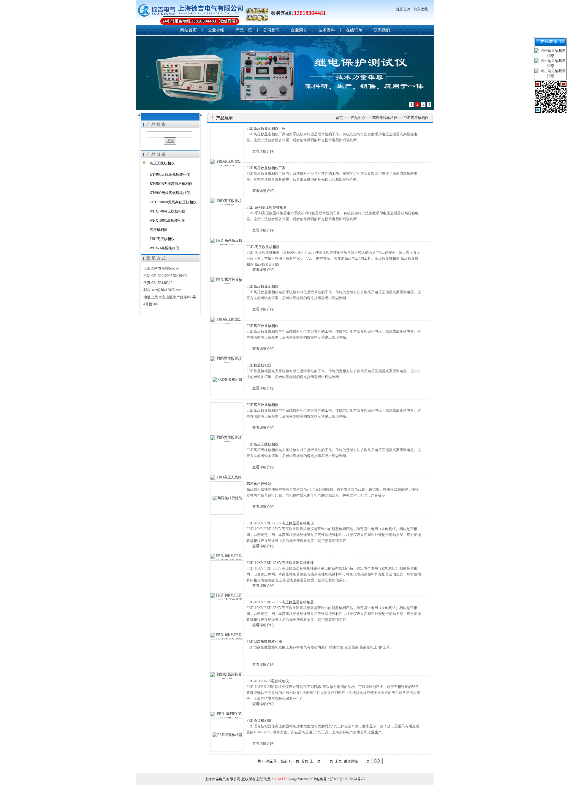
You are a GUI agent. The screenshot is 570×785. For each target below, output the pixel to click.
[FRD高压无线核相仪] (226, 458)
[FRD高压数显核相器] (226, 419)
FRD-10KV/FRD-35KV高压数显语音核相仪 (280, 523)
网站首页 (188, 30)
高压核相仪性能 (258, 484)
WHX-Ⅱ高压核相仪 (164, 248)
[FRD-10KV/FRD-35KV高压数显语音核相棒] (226, 577)
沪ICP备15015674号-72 (347, 779)
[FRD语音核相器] (226, 734)
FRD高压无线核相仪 (262, 444)
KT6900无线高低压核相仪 (170, 193)
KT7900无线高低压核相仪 (170, 174)
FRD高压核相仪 (415, 118)
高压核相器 (158, 230)
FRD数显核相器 (258, 365)
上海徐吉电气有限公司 (232, 13)
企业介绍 (216, 30)
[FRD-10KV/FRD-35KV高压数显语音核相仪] (226, 537)
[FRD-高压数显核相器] (226, 261)
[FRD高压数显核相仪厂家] (226, 182)
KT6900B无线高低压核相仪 (171, 184)
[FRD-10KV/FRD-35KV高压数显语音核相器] (226, 616)
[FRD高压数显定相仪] (226, 300)
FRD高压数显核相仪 (262, 326)
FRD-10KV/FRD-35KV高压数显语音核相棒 (280, 563)
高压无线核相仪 (162, 163)
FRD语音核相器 (258, 721)
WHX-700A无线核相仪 (167, 211)
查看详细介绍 (263, 151)
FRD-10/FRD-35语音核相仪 (267, 681)
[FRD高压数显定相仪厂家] (226, 142)
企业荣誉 (299, 30)
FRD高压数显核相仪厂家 (266, 168)
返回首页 (403, 9)
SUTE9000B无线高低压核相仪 (173, 202)
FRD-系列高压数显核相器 (266, 207)
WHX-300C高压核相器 (167, 220)
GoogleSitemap (298, 779)
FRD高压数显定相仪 (262, 286)
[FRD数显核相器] (226, 379)
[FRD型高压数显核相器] (226, 656)
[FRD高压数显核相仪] (226, 340)
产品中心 (358, 118)
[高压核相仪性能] (226, 498)
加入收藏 (421, 9)
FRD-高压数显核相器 (263, 247)
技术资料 (326, 30)
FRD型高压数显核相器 (264, 642)
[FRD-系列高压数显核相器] (226, 221)
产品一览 (243, 30)
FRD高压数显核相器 (262, 405)
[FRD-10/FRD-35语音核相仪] (226, 695)
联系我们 (381, 30)
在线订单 (354, 30)
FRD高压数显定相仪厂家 (266, 128)
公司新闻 (271, 30)
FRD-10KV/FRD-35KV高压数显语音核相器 (280, 602)
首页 (340, 118)
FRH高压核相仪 (162, 239)
